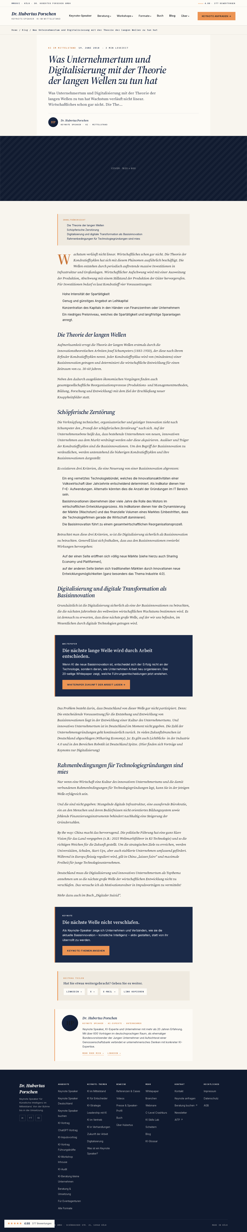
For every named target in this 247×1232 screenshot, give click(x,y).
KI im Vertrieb (94, 1119)
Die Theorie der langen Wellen (85, 225)
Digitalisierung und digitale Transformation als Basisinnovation (104, 234)
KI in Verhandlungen (98, 1127)
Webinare (151, 1105)
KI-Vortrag (64, 1123)
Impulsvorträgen (148, 884)
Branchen (151, 1098)
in (22, 1118)
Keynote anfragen (185, 1098)
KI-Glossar (152, 1141)
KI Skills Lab (152, 1119)
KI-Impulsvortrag (67, 1137)
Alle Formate (65, 1208)
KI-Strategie (94, 1105)
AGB (206, 1105)
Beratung (104, 16)
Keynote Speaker (68, 1091)
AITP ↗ (179, 1119)
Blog (172, 15)
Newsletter (181, 1112)
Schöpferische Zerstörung (83, 229)
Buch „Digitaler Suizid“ (103, 895)
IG (38, 1118)
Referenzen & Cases (128, 1091)
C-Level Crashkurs (156, 1112)
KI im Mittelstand (96, 1091)
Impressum (210, 1091)
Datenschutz (211, 1098)
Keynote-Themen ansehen (86, 950)
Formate (145, 16)
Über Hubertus (124, 1125)
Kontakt (179, 1091)
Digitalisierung (99, 605)
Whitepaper (152, 1091)
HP (70, 1023)
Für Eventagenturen (69, 1201)
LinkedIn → (74, 991)
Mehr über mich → (93, 1053)
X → (92, 991)
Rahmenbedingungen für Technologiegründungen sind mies (103, 238)
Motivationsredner (118, 884)
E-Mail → (109, 991)
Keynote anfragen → (216, 16)
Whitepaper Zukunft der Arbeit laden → (96, 684)
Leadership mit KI (97, 1112)
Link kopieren (134, 991)
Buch (160, 15)
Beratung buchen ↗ (186, 1105)
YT (30, 1118)
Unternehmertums (157, 720)
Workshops (125, 16)
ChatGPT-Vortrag (68, 1130)
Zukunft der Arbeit (97, 1134)
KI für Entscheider (97, 1098)
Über (185, 16)
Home (15, 30)
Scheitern (151, 1127)
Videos (120, 1098)
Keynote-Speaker (80, 15)
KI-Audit (62, 1169)
